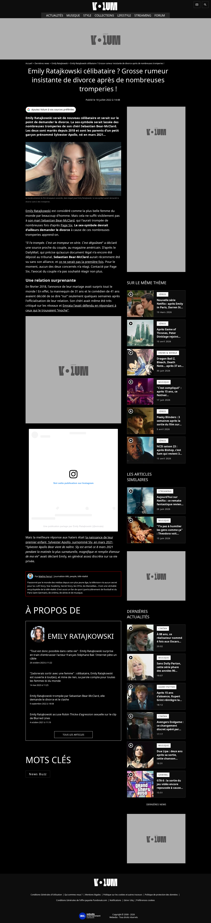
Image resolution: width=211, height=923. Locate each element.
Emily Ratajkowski (60, 63)
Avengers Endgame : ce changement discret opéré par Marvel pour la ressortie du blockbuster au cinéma (170, 733)
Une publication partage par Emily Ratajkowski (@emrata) (73, 526)
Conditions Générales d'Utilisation (46, 894)
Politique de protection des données (161, 894)
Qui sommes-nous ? (73, 894)
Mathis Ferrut (45, 576)
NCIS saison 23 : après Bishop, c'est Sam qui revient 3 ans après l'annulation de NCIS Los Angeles (169, 455)
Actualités (54, 15)
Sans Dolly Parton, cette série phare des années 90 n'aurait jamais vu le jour (169, 671)
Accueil (29, 63)
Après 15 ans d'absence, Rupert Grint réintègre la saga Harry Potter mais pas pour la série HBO (168, 702)
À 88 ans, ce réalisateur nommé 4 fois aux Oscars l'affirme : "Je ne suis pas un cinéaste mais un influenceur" (170, 645)
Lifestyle (124, 15)
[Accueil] (105, 6)
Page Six (67, 225)
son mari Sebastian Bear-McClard (51, 220)
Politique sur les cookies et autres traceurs (122, 894)
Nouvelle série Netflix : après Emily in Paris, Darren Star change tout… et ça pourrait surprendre (170, 307)
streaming (142, 15)
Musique (73, 15)
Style (87, 15)
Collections (104, 15)
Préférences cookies (145, 900)
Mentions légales (93, 894)
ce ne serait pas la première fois (81, 262)
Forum (159, 15)
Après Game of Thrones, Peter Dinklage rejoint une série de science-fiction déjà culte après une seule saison (170, 340)
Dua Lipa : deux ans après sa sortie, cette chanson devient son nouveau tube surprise (169, 760)
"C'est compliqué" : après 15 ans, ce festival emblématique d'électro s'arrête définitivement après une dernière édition (169, 400)
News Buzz (38, 774)
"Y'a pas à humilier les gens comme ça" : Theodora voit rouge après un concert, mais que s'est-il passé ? (170, 535)
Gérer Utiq (129, 900)
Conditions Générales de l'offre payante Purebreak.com (81, 900)
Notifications (115, 900)
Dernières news (42, 63)
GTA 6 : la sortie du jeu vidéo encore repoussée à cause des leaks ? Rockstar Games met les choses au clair (170, 789)
